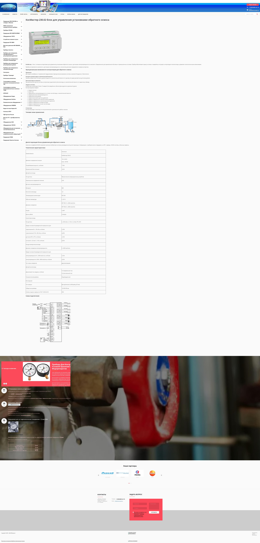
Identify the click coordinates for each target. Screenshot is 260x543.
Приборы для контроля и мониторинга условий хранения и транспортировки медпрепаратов (21, 366)
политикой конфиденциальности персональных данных (139, 515)
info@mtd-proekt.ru (254, 10)
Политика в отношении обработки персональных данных (13, 541)
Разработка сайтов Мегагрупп (254, 533)
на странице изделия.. (26, 415)
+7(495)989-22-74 (254, 7)
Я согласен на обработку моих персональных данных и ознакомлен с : (140, 514)
